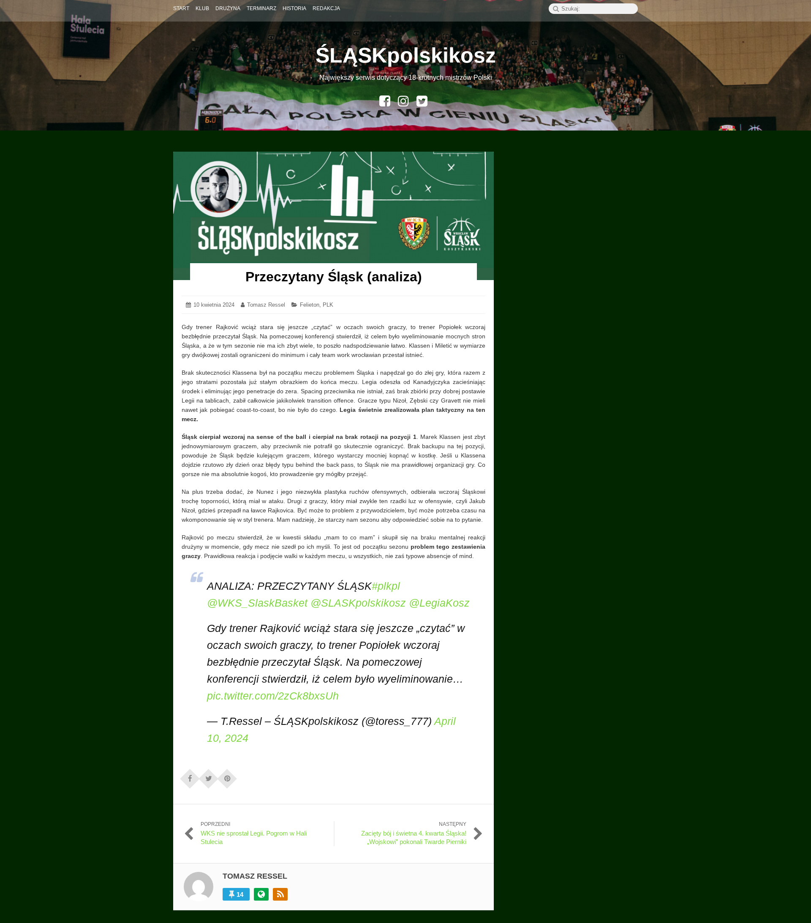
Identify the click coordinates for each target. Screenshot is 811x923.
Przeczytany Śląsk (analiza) (333, 276)
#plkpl (386, 586)
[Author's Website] (261, 894)
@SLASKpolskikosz (358, 603)
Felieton (309, 305)
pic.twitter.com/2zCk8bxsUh (273, 696)
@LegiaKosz (439, 603)
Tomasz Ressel (266, 305)
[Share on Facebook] (190, 776)
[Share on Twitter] (208, 776)
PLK (328, 305)
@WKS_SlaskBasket (257, 603)
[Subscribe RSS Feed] (280, 894)
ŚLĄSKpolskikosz (406, 55)
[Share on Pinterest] (227, 776)
